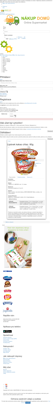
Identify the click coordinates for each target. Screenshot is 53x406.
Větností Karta (6, 340)
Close (9, 141)
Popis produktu (12, 177)
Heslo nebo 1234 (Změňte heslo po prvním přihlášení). (8, 86)
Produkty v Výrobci (7, 349)
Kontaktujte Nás (6, 342)
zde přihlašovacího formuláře (31, 103)
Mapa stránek (6, 352)
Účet (1, 14)
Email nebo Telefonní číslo (6, 80)
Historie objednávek (6, 14)
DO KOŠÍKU (24, 37)
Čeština (15, 38)
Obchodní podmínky (7, 337)
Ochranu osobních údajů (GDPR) (10, 338)
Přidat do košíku (31, 156)
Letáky (4, 373)
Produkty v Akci (6, 348)
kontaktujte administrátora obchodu (34, 129)
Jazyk (7, 38)
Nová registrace (3, 93)
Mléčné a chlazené (33, 160)
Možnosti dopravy (6, 361)
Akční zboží (5, 56)
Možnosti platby (6, 359)
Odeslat (11, 116)
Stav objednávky (6, 351)
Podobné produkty (21, 177)
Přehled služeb (6, 363)
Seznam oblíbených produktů (9, 372)
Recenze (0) (29, 177)
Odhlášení (12, 14)
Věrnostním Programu (7, 341)
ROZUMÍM (28, 402)
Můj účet (5, 369)
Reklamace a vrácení (7, 362)
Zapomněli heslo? (3, 94)
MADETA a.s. (38, 163)
